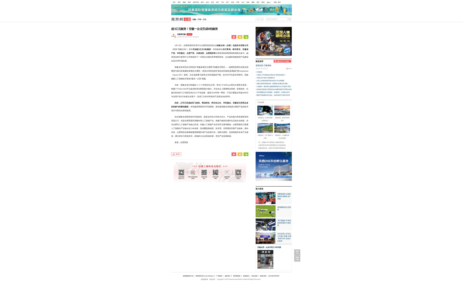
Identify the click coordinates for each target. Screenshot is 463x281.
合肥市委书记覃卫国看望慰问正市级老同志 (272, 145)
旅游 (247, 2)
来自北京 (188, 37)
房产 (227, 2)
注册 (275, 2)
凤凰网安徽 (181, 34)
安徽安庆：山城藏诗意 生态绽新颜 (282, 136)
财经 (202, 2)
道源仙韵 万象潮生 (264, 65)
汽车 (222, 2)
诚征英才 (228, 276)
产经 (199, 19)
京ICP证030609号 (273, 276)
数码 (263, 2)
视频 (184, 2)
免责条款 (246, 276)
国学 (258, 2)
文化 (242, 2)
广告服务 (219, 276)
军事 (237, 2)
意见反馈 (254, 276)
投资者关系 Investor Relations (205, 276)
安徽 (194, 19)
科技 (232, 2)
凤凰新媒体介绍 (188, 276)
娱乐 (207, 2)
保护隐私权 (236, 276)
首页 (174, 2)
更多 (268, 2)
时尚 (217, 2)
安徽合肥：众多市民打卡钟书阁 (269, 247)
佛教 (253, 2)
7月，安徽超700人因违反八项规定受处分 (271, 142)
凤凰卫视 (196, 2)
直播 (189, 2)
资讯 (179, 2)
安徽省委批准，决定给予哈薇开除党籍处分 (272, 148)
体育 (212, 2)
